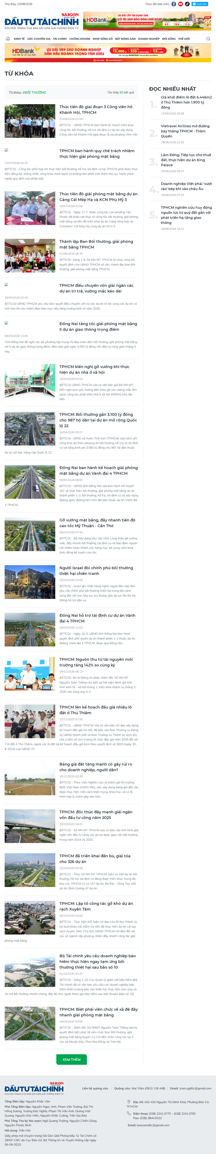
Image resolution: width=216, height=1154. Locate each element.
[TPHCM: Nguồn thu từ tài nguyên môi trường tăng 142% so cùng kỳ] (30, 673)
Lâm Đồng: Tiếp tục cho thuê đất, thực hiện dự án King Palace (186, 160)
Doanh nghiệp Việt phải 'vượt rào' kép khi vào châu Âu (186, 186)
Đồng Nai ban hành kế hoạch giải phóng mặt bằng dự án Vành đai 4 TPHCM (98, 470)
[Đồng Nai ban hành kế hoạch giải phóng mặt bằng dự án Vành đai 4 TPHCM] (30, 482)
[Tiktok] (187, 4)
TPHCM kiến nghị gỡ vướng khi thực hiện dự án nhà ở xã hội (94, 369)
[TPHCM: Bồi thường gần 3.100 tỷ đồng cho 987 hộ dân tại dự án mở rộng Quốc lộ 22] (30, 428)
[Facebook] (173, 4)
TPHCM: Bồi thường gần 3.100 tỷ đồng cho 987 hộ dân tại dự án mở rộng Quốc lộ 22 (98, 420)
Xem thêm (72, 1059)
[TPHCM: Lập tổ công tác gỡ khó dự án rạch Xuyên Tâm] (30, 918)
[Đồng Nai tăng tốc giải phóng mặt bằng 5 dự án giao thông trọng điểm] (30, 323)
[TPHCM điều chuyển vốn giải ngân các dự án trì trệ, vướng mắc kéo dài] (30, 285)
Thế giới (184, 38)
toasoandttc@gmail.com (153, 1125)
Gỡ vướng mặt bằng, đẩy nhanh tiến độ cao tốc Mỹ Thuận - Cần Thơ (97, 523)
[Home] (8, 39)
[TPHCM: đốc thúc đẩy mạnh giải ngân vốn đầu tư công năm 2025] (30, 826)
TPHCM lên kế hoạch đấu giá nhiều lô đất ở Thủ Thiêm (95, 710)
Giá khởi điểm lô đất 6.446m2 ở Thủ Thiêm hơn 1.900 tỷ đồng (186, 102)
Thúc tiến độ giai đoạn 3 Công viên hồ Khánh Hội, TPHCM (95, 110)
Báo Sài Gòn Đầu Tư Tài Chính (42, 21)
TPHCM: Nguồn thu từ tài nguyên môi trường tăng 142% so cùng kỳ (96, 662)
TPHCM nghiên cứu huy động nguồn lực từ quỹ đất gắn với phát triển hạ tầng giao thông (186, 215)
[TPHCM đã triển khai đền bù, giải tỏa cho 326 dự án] (30, 870)
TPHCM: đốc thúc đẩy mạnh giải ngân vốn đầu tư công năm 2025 (95, 815)
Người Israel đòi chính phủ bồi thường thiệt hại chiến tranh (96, 571)
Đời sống (169, 38)
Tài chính (60, 38)
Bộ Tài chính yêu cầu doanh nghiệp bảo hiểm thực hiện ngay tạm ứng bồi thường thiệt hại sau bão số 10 (97, 962)
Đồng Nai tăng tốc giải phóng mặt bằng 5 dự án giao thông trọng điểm (98, 327)
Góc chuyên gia (38, 38)
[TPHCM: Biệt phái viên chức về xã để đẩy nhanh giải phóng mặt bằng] (30, 1023)
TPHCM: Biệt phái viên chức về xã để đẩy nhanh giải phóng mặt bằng (98, 1012)
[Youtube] (180, 4)
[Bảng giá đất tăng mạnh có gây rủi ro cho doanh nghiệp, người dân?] (30, 778)
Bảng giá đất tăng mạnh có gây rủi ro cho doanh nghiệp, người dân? (95, 767)
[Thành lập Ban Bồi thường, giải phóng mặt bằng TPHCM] (30, 256)
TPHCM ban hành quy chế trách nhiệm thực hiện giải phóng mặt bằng (97, 154)
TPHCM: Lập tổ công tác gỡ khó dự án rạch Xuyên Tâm (96, 906)
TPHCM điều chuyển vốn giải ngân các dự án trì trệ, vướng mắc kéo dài (96, 288)
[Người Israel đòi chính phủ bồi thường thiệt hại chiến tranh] (30, 582)
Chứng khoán (79, 38)
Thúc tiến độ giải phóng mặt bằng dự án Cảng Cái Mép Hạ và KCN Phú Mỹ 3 (98, 197)
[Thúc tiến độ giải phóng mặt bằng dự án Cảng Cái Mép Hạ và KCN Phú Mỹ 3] (30, 208)
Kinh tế (19, 38)
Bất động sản (125, 38)
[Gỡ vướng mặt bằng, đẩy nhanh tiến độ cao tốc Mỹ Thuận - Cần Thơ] (30, 534)
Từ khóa (19, 73)
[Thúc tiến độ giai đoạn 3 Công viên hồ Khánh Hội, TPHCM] (30, 121)
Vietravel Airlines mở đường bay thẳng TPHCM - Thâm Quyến (185, 131)
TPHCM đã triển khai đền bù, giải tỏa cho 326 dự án (95, 859)
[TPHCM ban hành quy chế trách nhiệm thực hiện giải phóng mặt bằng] (30, 150)
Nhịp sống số (103, 38)
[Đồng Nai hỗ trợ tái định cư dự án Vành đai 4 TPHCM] (30, 629)
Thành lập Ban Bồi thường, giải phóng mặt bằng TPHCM (96, 244)
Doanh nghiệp (149, 38)
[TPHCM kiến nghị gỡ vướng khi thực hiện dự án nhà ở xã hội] (30, 381)
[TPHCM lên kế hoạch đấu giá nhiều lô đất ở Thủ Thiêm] (30, 721)
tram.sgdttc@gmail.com (195, 1088)
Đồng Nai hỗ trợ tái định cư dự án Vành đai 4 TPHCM (97, 618)
